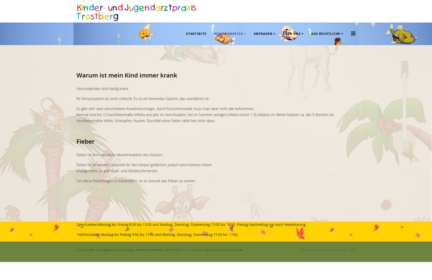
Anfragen (263, 34)
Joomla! (185, 250)
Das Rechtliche (325, 34)
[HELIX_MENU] (353, 33)
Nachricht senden (335, 250)
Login (352, 250)
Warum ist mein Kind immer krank (126, 75)
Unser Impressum (312, 250)
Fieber (85, 141)
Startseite (196, 34)
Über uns (291, 34)
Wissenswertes (228, 34)
